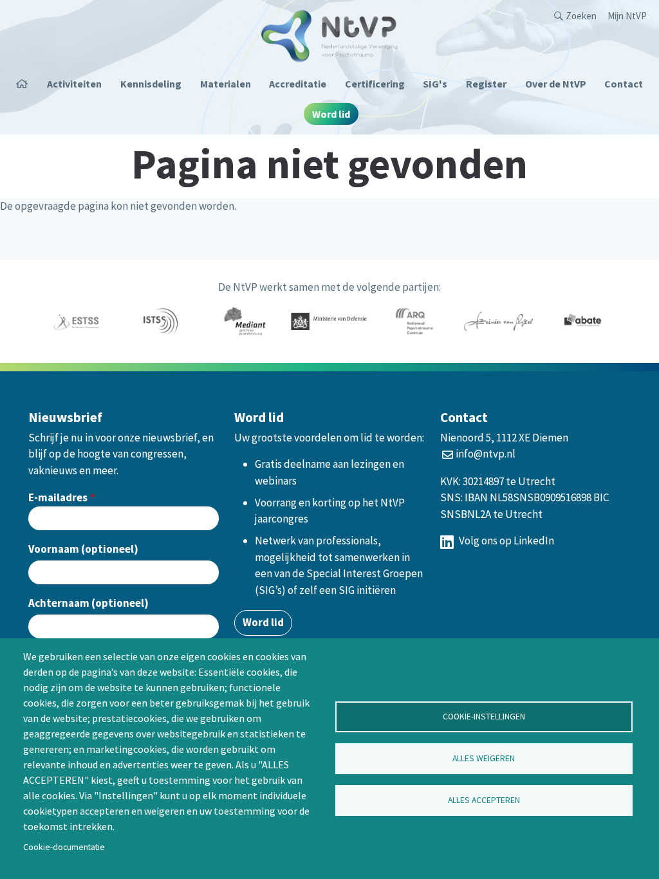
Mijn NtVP (627, 16)
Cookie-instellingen (484, 716)
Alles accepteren (484, 800)
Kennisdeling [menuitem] (150, 83)
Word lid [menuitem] (331, 113)
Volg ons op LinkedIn (505, 540)
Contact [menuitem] (623, 83)
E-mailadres (58, 497)
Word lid (263, 622)
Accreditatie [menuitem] (297, 83)
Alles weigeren (483, 758)
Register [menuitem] (486, 83)
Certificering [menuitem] (375, 83)
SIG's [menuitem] (435, 83)
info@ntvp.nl (485, 454)
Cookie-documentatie (64, 847)
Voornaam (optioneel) (83, 549)
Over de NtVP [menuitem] (555, 83)
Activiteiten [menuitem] (74, 83)
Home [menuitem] (26, 83)
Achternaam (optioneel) (88, 603)
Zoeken (581, 16)
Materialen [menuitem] (225, 83)
